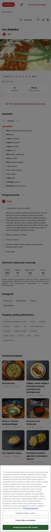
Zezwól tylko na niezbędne (25, 520)
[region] (25, 498)
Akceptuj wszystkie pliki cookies (25, 527)
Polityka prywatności (30, 508)
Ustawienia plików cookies (25, 513)
